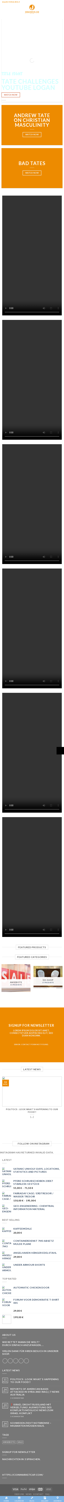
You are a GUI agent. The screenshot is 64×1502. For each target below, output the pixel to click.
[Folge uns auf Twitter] (15, 1360)
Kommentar (17, 1398)
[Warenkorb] (60, 9)
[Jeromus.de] (32, 9)
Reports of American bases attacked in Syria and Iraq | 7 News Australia (34, 1391)
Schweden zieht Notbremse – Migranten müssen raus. (30, 1424)
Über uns (19, 1494)
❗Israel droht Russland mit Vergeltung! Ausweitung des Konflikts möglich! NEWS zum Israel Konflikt (31, 1409)
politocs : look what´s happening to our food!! (34, 1380)
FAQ (47, 1494)
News (28, 1494)
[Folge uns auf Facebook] (5, 1360)
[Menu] (4, 9)
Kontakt (38, 1494)
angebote (9, 1442)
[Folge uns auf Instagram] (10, 1360)
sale (20, 1442)
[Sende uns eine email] (21, 1360)
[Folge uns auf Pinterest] (26, 1360)
